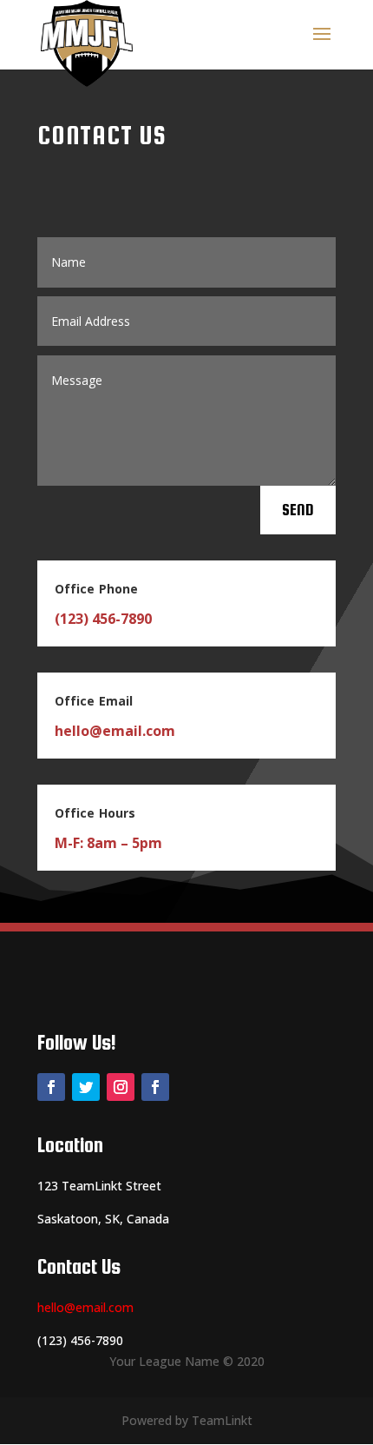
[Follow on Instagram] (120, 1087)
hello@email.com (85, 1307)
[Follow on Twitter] (86, 1087)
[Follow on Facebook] (51, 1087)
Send (298, 509)
